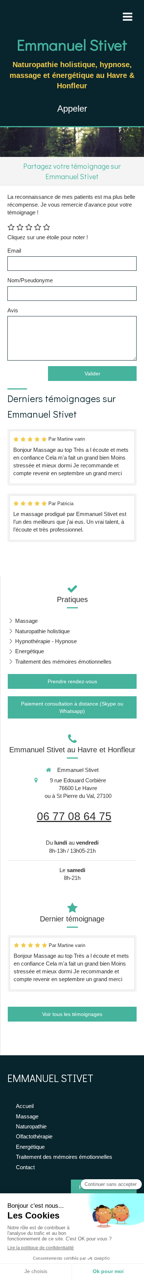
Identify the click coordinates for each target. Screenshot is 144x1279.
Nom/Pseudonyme (30, 280)
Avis (12, 310)
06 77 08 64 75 (74, 816)
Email (14, 250)
